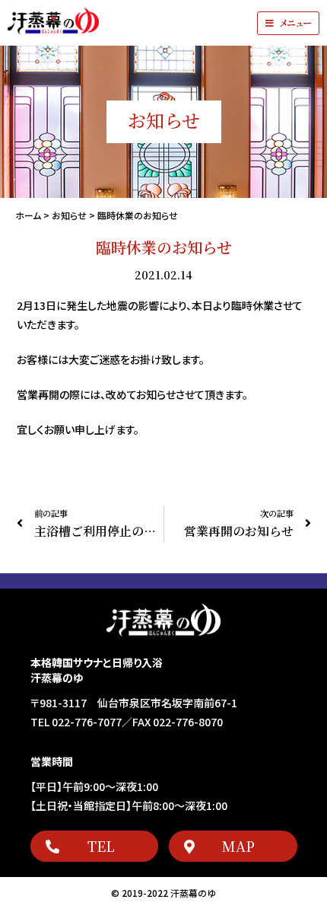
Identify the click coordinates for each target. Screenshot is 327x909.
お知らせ (69, 215)
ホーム (28, 215)
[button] (288, 23)
